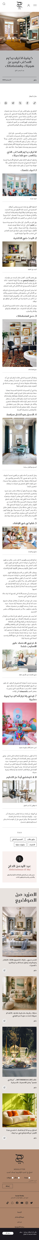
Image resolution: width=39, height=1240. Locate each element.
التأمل (32, 225)
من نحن (19, 1222)
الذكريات (32, 845)
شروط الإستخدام (19, 1217)
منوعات (9, 1177)
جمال (16, 1177)
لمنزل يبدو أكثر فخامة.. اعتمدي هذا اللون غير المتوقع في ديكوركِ (21, 1132)
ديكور (35, 80)
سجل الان (8, 1233)
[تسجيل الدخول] (28, 5)
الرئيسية (19, 1212)
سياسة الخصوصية (19, 1227)
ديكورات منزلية (20, 845)
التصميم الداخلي (17, 839)
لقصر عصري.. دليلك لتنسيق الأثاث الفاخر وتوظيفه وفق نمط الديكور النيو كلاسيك (20, 962)
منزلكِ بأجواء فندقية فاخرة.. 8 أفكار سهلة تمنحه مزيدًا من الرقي (21, 1014)
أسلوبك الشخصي (28, 280)
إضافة (8, 1186)
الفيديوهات (23, 691)
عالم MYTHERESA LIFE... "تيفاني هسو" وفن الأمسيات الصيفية (22, 1081)
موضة (26, 1177)
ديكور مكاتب (31, 839)
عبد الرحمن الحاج (19, 70)
